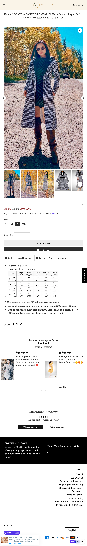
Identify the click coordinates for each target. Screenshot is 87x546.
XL (24, 224)
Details (9, 258)
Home (7, 14)
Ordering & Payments (71, 481)
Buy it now (43, 249)
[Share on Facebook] (13, 324)
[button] (41, 391)
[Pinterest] (51, 453)
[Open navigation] (16, 5)
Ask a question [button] (57, 426)
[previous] (79, 204)
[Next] (83, 98)
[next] (82, 204)
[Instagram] (55, 453)
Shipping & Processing (71, 484)
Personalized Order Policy (69, 501)
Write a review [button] (30, 426)
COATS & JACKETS (26, 14)
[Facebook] (47, 453)
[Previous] (3, 98)
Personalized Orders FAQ (69, 505)
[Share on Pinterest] (21, 324)
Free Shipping (24, 258)
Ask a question (57, 258)
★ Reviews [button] (84, 275)
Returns (40, 258)
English (72, 530)
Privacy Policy (75, 498)
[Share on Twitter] (17, 324)
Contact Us (77, 491)
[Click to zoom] (80, 30)
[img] (43, 343)
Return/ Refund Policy (71, 488)
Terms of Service (74, 494)
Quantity (8, 235)
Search (79, 474)
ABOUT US (77, 477)
